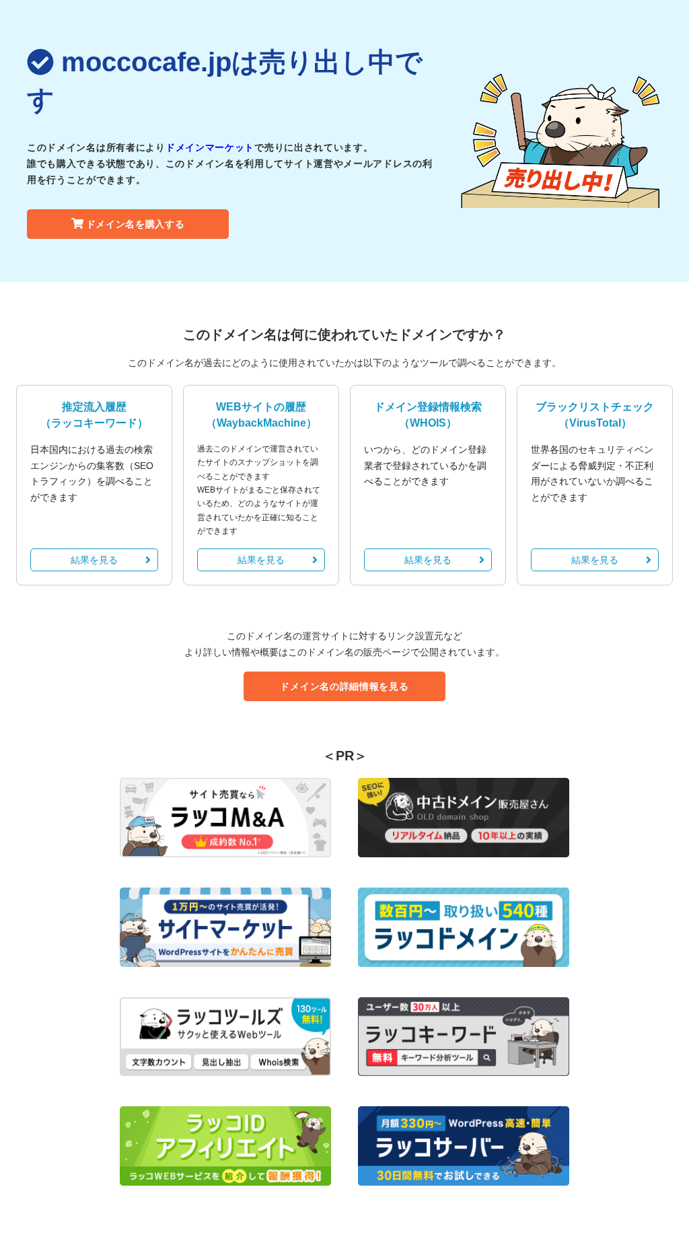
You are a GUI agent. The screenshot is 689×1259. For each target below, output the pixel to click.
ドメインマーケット (210, 147)
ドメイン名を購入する (135, 224)
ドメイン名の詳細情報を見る (344, 686)
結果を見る (94, 559)
